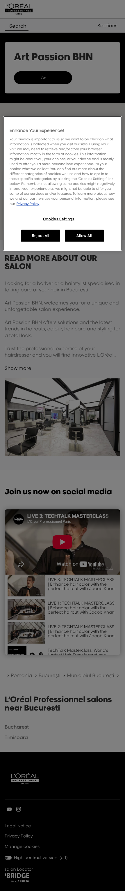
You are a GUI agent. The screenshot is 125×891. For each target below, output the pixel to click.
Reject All (40, 235)
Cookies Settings (58, 219)
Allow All (84, 235)
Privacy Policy (28, 203)
